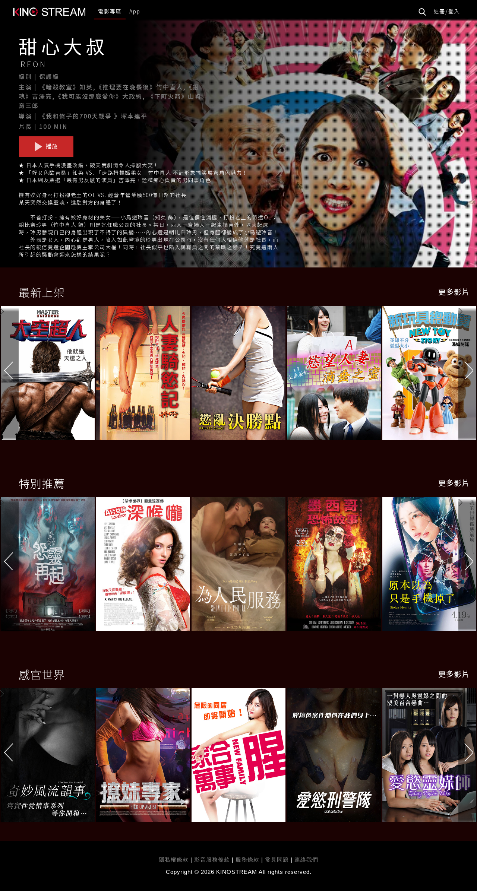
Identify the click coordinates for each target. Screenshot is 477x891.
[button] (467, 374)
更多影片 (454, 291)
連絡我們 (306, 859)
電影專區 (110, 11)
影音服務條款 (212, 859)
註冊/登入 (446, 11)
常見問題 (277, 859)
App (134, 11)
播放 (51, 146)
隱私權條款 (174, 859)
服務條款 (248, 859)
